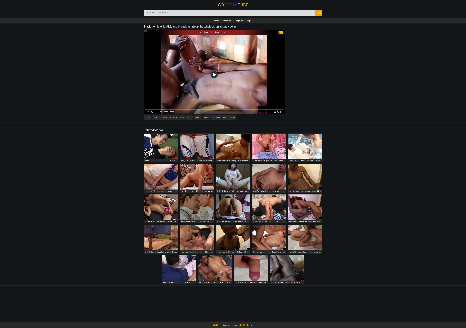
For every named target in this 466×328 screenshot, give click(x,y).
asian (165, 117)
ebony (189, 117)
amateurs (156, 117)
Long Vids (239, 21)
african (147, 117)
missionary (216, 117)
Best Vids (227, 21)
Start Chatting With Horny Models (212, 32)
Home (216, 21)
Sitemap (249, 325)
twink (225, 117)
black (182, 117)
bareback (173, 117)
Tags (249, 21)
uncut (232, 117)
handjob (198, 117)
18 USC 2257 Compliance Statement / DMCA (229, 325)
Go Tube (233, 4)
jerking (206, 117)
